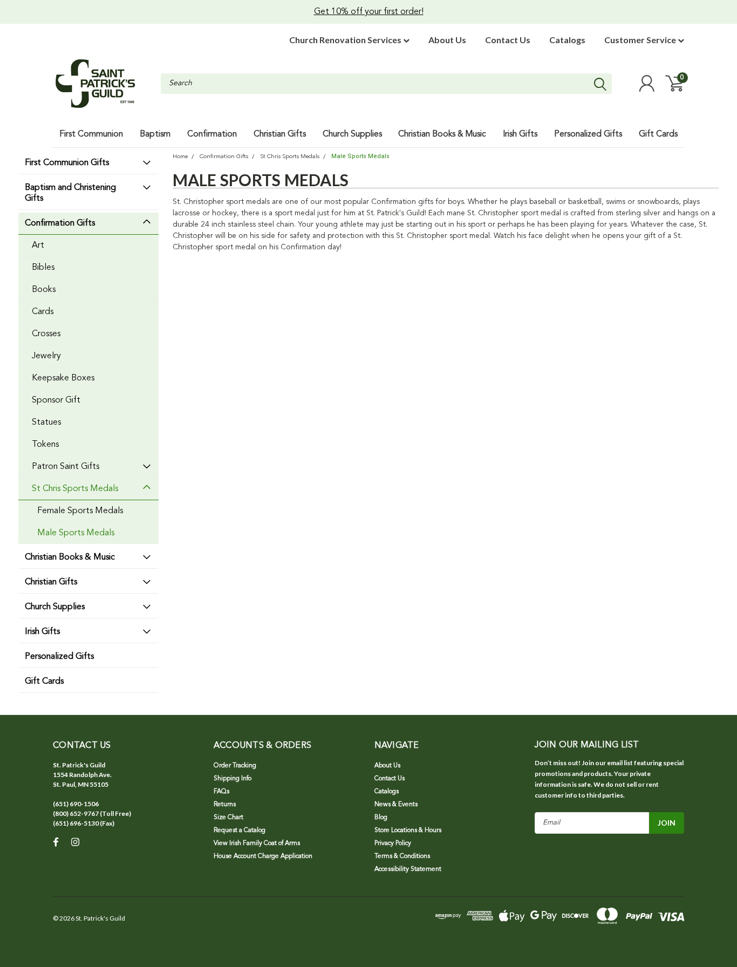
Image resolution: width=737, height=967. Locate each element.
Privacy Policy (392, 843)
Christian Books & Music (70, 557)
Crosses (46, 334)
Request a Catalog (239, 830)
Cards (42, 312)
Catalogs (567, 40)
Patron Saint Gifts (65, 466)
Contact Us (507, 40)
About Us (447, 40)
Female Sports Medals (80, 511)
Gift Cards (44, 681)
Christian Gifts (51, 582)
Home (180, 157)
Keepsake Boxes (63, 378)
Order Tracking (235, 765)
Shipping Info (232, 778)
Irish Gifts (42, 632)
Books (44, 289)
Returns (225, 804)
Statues (46, 422)
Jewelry (46, 356)
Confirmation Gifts (60, 223)
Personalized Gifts (59, 656)
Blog (380, 817)
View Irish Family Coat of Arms (257, 843)
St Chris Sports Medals (75, 489)
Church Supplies (55, 607)
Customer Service (641, 40)
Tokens (45, 444)
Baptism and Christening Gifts (70, 193)
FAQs (221, 791)
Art (38, 245)
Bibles (43, 267)
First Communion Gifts (67, 163)
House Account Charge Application (263, 856)
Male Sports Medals (75, 533)
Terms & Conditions (402, 856)
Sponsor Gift (56, 400)
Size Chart (228, 817)
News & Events (396, 804)
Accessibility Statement (407, 869)
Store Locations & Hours (407, 830)
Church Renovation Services (346, 40)
